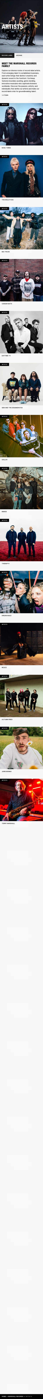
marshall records (15, 1396)
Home (4, 1396)
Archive (19, 55)
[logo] (9, 8)
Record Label (7, 55)
